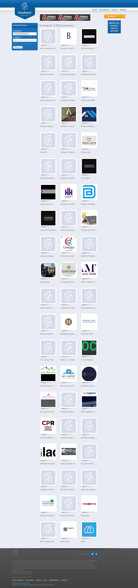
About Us (38, 580)
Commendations (54, 580)
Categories (17, 31)
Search (17, 47)
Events (114, 10)
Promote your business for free (21, 583)
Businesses (104, 10)
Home (94, 10)
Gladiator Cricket (39, 585)
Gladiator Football (17, 585)
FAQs (45, 580)
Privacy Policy (30, 580)
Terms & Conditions (17, 580)
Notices (123, 10)
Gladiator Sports (49, 585)
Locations (16, 37)
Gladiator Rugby (28, 585)
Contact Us (64, 580)
